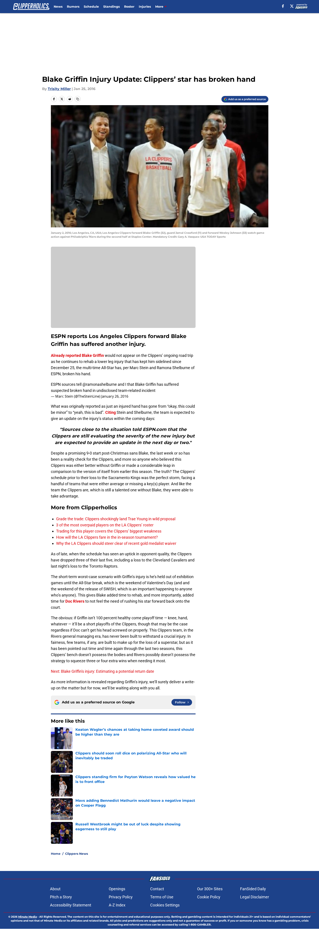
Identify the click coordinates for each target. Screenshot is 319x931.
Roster (129, 7)
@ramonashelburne (99, 384)
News (58, 7)
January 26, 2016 (114, 396)
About (55, 889)
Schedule (91, 7)
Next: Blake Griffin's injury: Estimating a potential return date (102, 671)
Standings (111, 7)
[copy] (78, 99)
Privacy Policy (121, 897)
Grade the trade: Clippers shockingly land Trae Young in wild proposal (115, 519)
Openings (117, 889)
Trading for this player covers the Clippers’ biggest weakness (108, 531)
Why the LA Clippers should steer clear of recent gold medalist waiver (116, 543)
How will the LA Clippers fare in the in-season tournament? (107, 537)
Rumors (73, 7)
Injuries (145, 7)
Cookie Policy (208, 897)
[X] (292, 6)
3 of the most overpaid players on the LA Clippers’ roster (104, 525)
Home (56, 854)
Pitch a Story (61, 897)
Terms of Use (161, 897)
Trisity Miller (59, 89)
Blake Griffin (93, 355)
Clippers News (76, 854)
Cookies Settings (165, 905)
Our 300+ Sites (210, 889)
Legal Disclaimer (254, 897)
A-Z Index (117, 905)
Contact (157, 889)
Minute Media (27, 916)
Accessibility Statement (70, 905)
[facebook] (283, 6)
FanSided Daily (253, 889)
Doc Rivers (74, 601)
